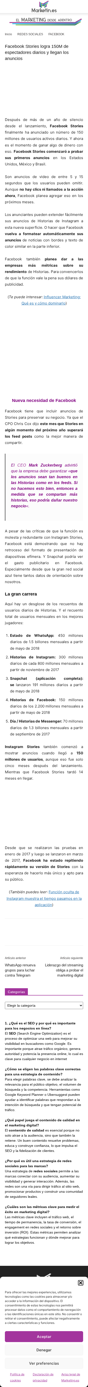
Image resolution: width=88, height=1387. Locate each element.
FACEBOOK (56, 34)
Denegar (44, 1350)
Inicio (8, 34)
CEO (21, 465)
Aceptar (44, 1336)
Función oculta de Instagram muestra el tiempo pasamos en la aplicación (44, 898)
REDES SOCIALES (30, 34)
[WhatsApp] (43, 935)
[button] (80, 1282)
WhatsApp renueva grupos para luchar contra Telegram (20, 970)
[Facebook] (10, 935)
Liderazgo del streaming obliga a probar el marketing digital (64, 970)
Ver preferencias (44, 1363)
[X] (21, 935)
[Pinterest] (32, 935)
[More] (55, 935)
